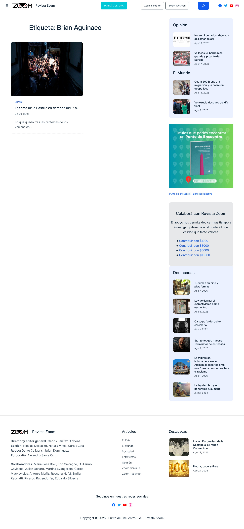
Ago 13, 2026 (201, 92)
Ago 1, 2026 (201, 375)
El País (18, 101)
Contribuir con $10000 (194, 255)
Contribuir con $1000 (193, 241)
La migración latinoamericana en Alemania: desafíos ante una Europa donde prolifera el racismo (211, 364)
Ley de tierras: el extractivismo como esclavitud (206, 304)
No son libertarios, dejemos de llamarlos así (211, 37)
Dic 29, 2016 (22, 113)
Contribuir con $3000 (194, 245)
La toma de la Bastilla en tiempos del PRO (46, 108)
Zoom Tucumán (177, 5)
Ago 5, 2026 (201, 329)
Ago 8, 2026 (201, 110)
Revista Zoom (43, 432)
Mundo (183, 72)
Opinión (180, 25)
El (175, 72)
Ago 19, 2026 (201, 43)
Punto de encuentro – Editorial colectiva (190, 193)
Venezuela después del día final (211, 104)
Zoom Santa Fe (152, 5)
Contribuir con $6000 (194, 250)
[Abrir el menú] (7, 6)
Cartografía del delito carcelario (207, 323)
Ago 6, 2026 (201, 311)
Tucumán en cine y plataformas (206, 284)
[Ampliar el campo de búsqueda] (203, 6)
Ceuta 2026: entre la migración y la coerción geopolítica (209, 85)
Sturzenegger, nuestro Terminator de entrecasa (209, 342)
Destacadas (184, 272)
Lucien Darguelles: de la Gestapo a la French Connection (208, 445)
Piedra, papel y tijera (205, 466)
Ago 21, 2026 (200, 470)
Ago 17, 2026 (201, 63)
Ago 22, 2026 (200, 452)
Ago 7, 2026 (201, 290)
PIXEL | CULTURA (114, 5)
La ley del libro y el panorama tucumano (207, 387)
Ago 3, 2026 (201, 348)
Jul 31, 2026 (201, 393)
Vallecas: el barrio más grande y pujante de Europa (208, 56)
